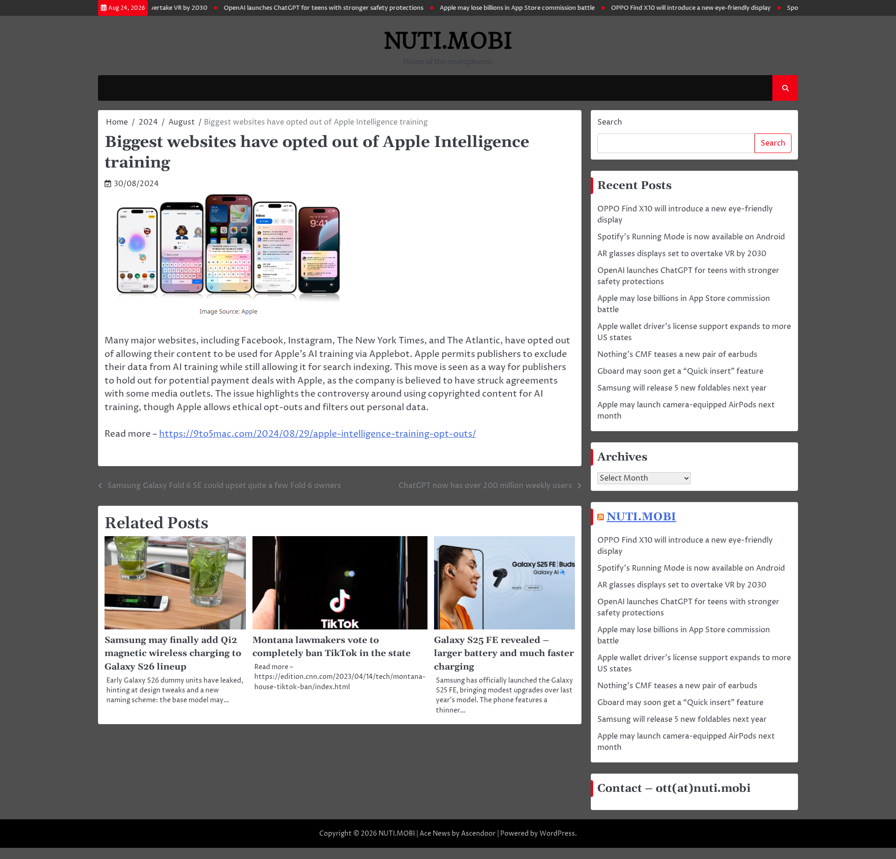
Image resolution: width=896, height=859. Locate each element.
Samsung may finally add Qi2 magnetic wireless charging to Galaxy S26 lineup (173, 654)
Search (609, 122)
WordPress (557, 833)
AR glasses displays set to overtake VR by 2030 (681, 254)
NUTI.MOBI (448, 41)
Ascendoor (478, 833)
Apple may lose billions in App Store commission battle (491, 8)
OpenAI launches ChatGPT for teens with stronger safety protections (298, 8)
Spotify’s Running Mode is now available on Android (691, 237)
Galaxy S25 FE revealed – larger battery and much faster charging (504, 654)
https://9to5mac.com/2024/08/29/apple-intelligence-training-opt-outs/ (317, 434)
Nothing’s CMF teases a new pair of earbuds (677, 354)
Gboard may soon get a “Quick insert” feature (680, 371)
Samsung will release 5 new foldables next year (682, 388)
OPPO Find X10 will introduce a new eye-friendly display (665, 8)
